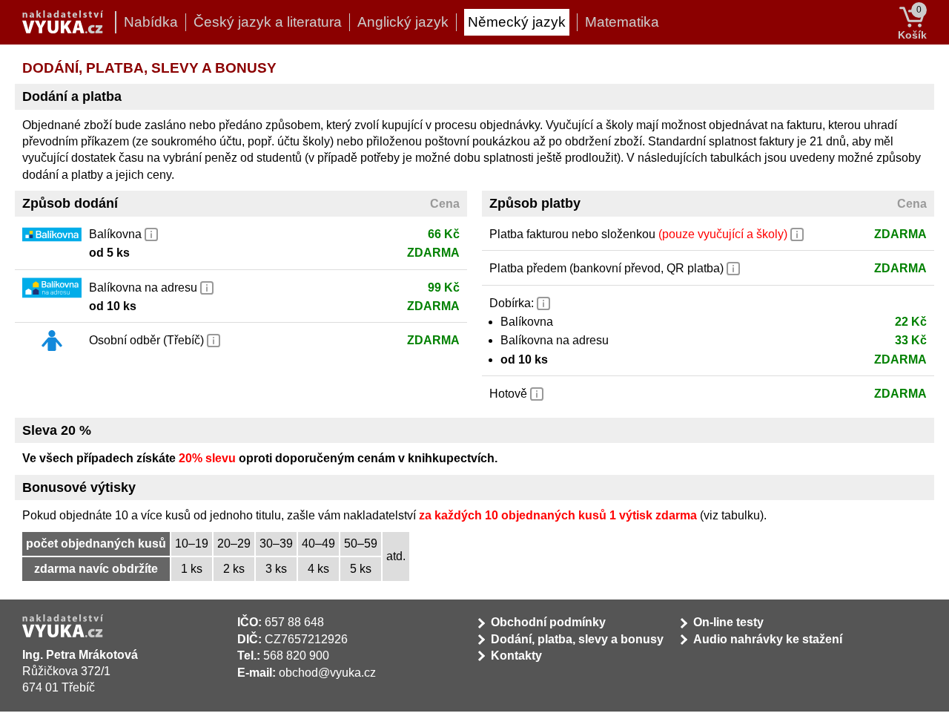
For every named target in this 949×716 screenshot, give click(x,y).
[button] (151, 233)
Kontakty (516, 655)
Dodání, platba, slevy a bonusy (577, 639)
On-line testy (728, 622)
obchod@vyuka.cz (327, 672)
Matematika (622, 22)
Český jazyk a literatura (268, 22)
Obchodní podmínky (548, 622)
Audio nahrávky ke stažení (767, 639)
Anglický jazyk (403, 22)
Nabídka (151, 22)
